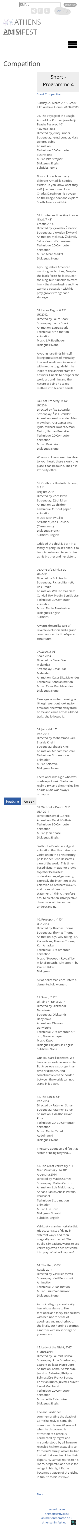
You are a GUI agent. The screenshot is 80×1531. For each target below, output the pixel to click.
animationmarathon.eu (56, 1518)
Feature (12, 801)
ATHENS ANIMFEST (22, 23)
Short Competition (49, 94)
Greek (29, 801)
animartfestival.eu (57, 1514)
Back (40, 1494)
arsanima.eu (57, 1509)
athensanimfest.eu (54, 1522)
